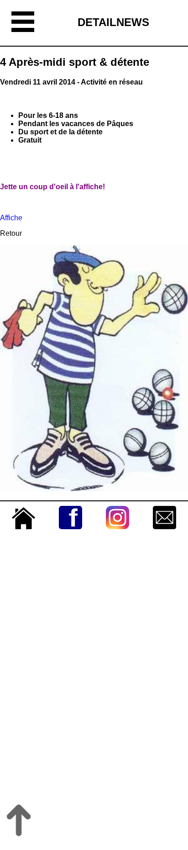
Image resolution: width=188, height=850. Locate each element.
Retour (11, 233)
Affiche (11, 218)
